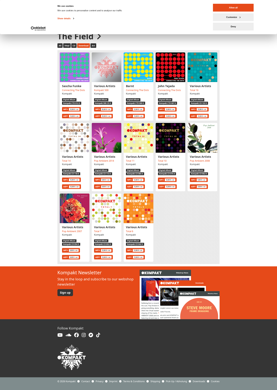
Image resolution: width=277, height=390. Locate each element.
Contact (85, 381)
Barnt (130, 86)
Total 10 (162, 160)
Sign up (65, 293)
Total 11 (130, 160)
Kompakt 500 (101, 90)
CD (74, 45)
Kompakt (67, 93)
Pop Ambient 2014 (104, 160)
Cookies (215, 381)
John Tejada (166, 86)
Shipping (155, 381)
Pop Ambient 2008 (200, 160)
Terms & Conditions (134, 381)
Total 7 (97, 231)
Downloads (199, 381)
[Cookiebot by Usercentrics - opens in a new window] (38, 28)
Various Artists (104, 86)
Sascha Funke (71, 86)
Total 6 (129, 231)
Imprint (113, 381)
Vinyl (66, 45)
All (60, 45)
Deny (233, 26)
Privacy (99, 381)
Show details (64, 18)
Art (93, 45)
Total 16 (194, 90)
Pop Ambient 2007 (72, 231)
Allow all (233, 7)
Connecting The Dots (73, 90)
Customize (231, 17)
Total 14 (66, 160)
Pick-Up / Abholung (176, 381)
